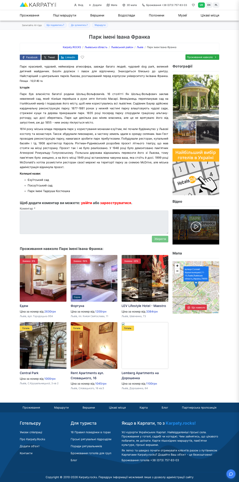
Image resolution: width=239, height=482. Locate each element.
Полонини (156, 15)
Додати (96, 4)
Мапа (113, 4)
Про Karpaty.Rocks (32, 439)
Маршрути (100, 25)
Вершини (97, 15)
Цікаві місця (210, 15)
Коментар (27, 208)
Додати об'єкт (30, 446)
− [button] (177, 271)
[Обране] (193, 6)
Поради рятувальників (86, 446)
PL (216, 4)
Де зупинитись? (79, 25)
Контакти (26, 453)
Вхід (80, 4)
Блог (165, 407)
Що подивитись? (55, 25)
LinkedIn (70, 57)
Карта (144, 407)
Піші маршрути (64, 15)
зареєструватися (115, 203)
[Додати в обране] (82, 57)
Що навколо (198, 307)
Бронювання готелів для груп (91, 453)
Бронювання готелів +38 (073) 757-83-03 (150, 460)
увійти (86, 203)
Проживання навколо (200, 57)
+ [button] (177, 266)
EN (208, 4)
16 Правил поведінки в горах (91, 432)
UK (201, 4)
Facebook (32, 57)
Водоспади (126, 15)
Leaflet (215, 312)
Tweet (51, 57)
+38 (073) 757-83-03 (166, 4)
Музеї (182, 15)
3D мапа (131, 4)
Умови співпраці (31, 432)
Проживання (29, 15)
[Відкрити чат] (231, 474)
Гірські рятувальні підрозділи (91, 439)
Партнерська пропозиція (199, 407)
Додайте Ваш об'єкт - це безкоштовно (184, 454)
